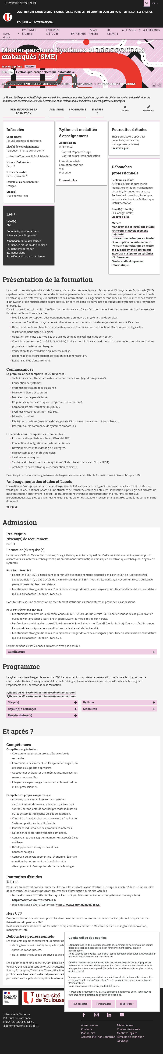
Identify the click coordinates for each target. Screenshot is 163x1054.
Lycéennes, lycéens (29, 31)
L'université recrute (128, 1029)
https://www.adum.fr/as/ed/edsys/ (78, 904)
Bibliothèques (125, 1025)
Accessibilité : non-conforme (98, 1037)
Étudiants (153, 30)
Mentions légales (127, 1033)
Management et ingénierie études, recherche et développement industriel (133, 230)
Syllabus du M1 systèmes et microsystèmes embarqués (41, 692)
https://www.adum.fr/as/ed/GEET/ (34, 900)
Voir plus (12, 507)
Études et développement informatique (128, 263)
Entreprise (78, 33)
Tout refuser (126, 1003)
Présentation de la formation (23, 111)
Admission (57, 109)
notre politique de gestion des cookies (100, 994)
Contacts (86, 1029)
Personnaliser (103, 1003)
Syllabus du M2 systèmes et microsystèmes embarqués (41, 696)
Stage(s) (13, 702)
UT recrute (112, 31)
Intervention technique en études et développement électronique (133, 247)
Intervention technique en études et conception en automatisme (133, 240)
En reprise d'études (53, 31)
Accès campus (89, 1025)
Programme (77, 109)
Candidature (16, 652)
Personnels (133, 30)
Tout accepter (79, 1003)
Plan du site (88, 1033)
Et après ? (97, 111)
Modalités (90, 709)
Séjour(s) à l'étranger (22, 709)
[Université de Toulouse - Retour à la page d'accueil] (7, 17)
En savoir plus (68, 180)
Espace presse (93, 31)
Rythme (88, 702)
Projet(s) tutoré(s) (20, 715)
